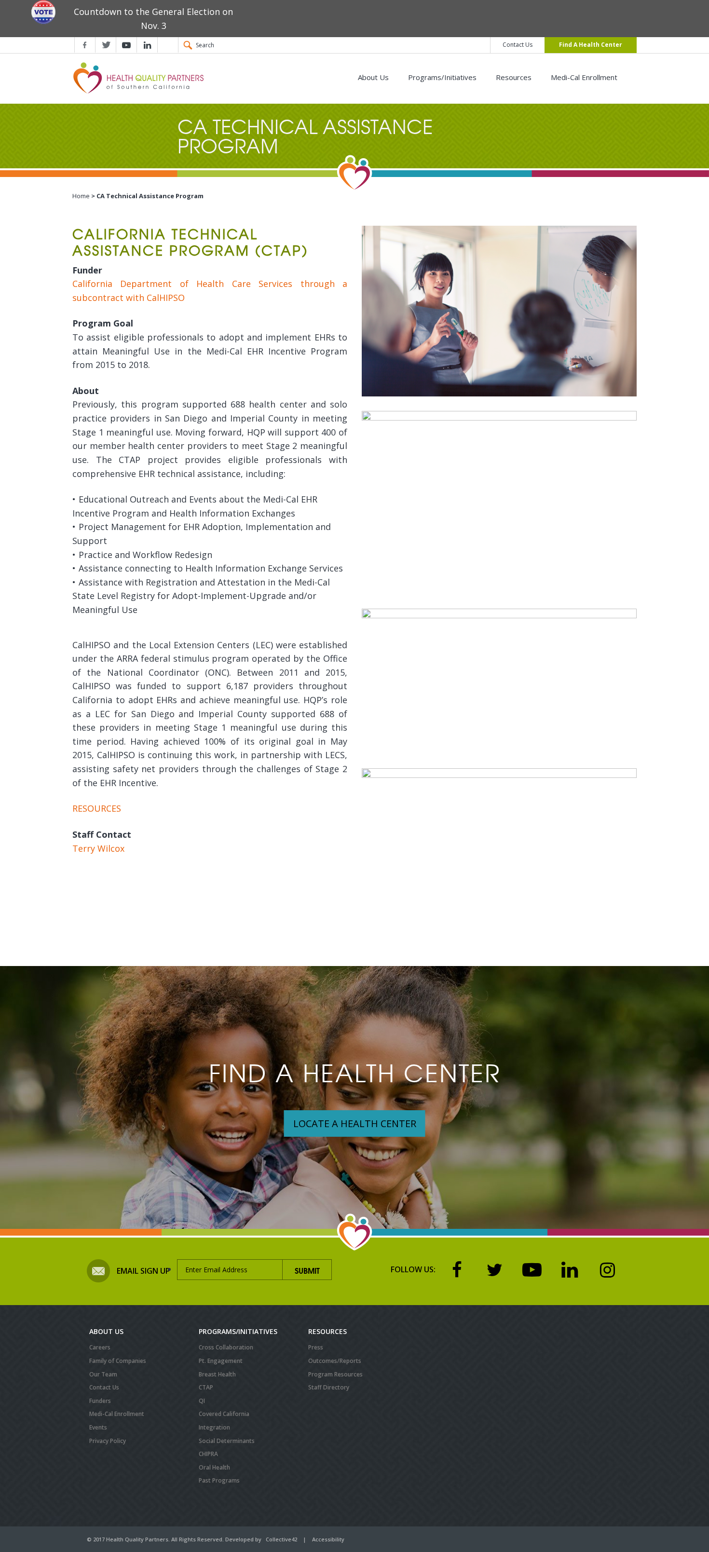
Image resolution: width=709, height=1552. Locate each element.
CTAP (206, 1387)
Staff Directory (328, 1387)
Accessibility (328, 1539)
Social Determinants (227, 1441)
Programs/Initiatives (442, 77)
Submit (307, 1270)
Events (98, 1427)
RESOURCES (97, 808)
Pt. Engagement (221, 1361)
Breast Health (217, 1374)
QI (202, 1401)
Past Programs (219, 1480)
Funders (100, 1401)
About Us (373, 77)
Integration (214, 1427)
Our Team (103, 1374)
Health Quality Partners (140, 78)
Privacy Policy (107, 1441)
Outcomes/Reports (334, 1361)
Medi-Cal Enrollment (584, 77)
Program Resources (335, 1374)
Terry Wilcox (99, 848)
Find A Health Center (590, 45)
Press (315, 1347)
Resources (514, 77)
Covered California (224, 1414)
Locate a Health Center (354, 1123)
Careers (99, 1347)
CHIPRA (208, 1454)
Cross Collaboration (226, 1347)
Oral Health (214, 1467)
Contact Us (517, 45)
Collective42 (281, 1539)
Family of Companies (117, 1361)
